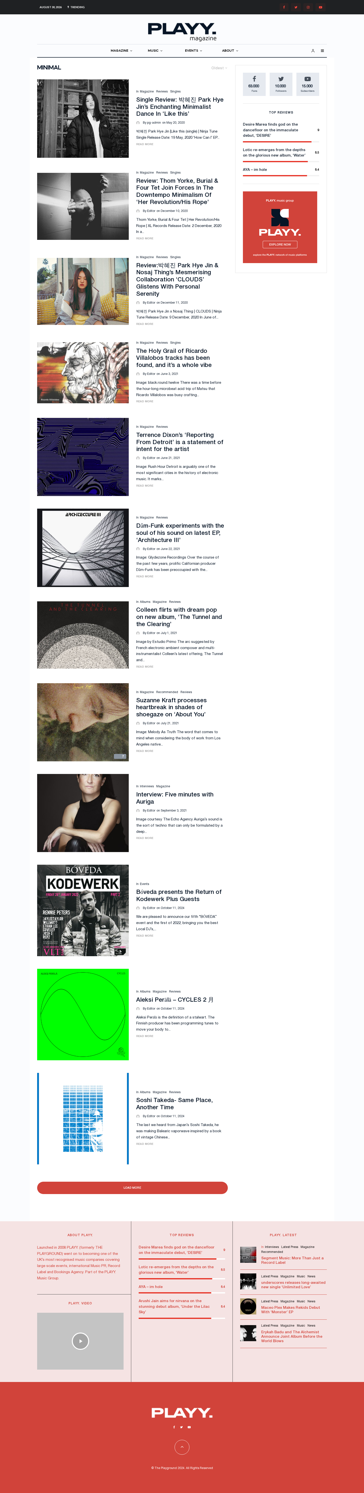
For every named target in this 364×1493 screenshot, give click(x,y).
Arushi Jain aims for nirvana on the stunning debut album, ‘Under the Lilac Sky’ (174, 1306)
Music (301, 1276)
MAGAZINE (119, 50)
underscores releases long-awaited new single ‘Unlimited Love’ (293, 1285)
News (311, 1276)
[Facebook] (284, 7)
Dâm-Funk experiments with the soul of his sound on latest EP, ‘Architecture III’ (180, 533)
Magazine (147, 91)
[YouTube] (320, 7)
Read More (144, 144)
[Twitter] (296, 7)
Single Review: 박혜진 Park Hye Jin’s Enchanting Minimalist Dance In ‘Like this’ (180, 107)
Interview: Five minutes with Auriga (174, 798)
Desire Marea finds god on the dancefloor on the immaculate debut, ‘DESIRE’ (270, 130)
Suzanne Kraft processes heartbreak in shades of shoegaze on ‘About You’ (171, 708)
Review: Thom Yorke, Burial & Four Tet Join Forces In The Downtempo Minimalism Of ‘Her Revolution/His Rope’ (177, 192)
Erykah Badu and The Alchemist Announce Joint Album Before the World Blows (291, 1337)
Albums (145, 602)
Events (144, 884)
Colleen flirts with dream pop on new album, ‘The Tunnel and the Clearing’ (179, 617)
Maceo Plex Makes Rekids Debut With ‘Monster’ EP (290, 1310)
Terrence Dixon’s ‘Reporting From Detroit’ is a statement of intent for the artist (179, 442)
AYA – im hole (255, 170)
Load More (133, 1188)
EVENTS (191, 50)
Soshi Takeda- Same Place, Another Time (174, 1104)
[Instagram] (308, 7)
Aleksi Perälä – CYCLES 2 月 (175, 1000)
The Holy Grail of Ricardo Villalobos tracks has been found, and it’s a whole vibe (174, 358)
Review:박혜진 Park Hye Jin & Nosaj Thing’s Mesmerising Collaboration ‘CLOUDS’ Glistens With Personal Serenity (177, 280)
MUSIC (153, 50)
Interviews (147, 786)
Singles (175, 91)
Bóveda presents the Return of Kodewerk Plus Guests (179, 896)
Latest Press (289, 1247)
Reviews (162, 91)
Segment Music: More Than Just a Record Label (292, 1261)
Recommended (167, 692)
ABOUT (228, 50)
